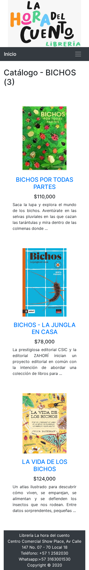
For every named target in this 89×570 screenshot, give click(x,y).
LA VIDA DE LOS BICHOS (44, 465)
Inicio (10, 54)
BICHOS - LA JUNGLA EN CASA (45, 328)
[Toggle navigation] (78, 54)
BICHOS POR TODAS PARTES (44, 183)
